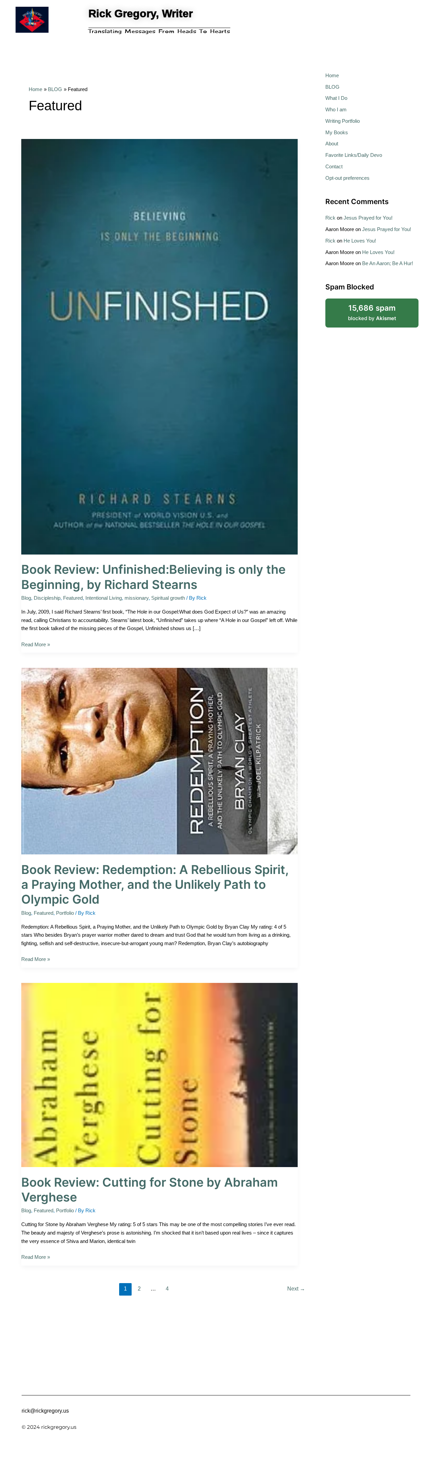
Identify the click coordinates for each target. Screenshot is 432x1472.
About (331, 143)
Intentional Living (103, 598)
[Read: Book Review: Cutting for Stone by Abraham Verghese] (159, 1074)
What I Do (336, 98)
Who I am (336, 109)
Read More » (35, 644)
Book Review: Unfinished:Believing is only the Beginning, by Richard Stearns (153, 577)
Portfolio (65, 913)
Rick (330, 218)
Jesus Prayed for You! (368, 218)
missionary (136, 598)
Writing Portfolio (342, 121)
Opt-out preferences (347, 178)
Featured (73, 598)
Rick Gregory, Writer (140, 13)
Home (332, 75)
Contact (334, 166)
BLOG (332, 87)
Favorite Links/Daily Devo (353, 155)
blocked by (380, 310)
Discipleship (47, 598)
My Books (336, 132)
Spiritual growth (168, 598)
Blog (26, 598)
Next (296, 1289)
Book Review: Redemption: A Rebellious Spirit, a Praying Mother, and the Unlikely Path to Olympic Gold (155, 884)
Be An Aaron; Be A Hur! (387, 263)
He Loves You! (360, 241)
